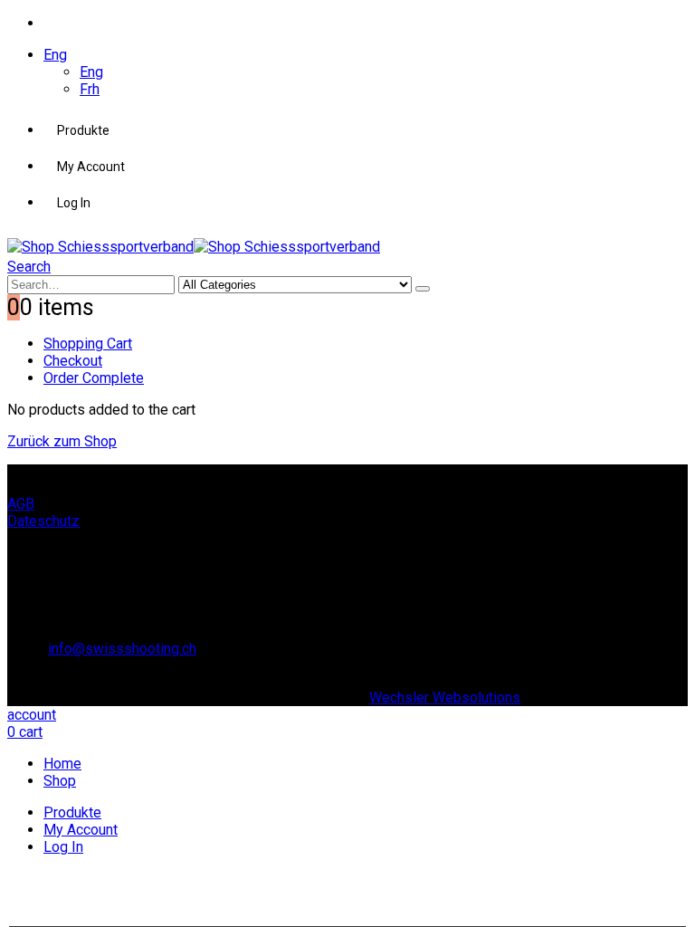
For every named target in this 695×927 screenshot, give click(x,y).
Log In (73, 203)
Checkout (72, 360)
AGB (20, 503)
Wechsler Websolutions (444, 697)
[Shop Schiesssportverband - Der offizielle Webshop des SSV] (193, 246)
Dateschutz (43, 521)
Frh (90, 89)
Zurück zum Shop (62, 441)
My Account (91, 166)
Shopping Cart (87, 343)
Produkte (83, 130)
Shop (59, 780)
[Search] (422, 288)
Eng (55, 54)
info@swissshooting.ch (122, 648)
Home (62, 763)
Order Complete (93, 378)
